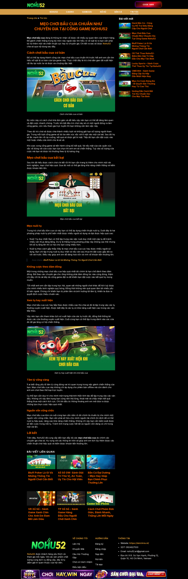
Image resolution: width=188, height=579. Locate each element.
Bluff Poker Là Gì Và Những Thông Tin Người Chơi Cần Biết (72, 260)
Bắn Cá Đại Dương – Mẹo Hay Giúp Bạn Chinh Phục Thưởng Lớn (99, 477)
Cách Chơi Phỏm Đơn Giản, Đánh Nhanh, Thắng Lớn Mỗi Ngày (101, 512)
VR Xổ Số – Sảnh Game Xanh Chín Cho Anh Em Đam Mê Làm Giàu (39, 514)
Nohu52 (54, 12)
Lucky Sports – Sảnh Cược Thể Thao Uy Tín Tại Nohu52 (146, 64)
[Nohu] (36, 4)
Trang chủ (32, 18)
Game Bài (87, 12)
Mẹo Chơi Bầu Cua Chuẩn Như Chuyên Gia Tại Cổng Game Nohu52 (144, 36)
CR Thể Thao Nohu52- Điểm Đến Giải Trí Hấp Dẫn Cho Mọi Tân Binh (143, 56)
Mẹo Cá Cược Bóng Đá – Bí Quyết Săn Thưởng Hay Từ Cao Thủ (143, 84)
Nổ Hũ (103, 12)
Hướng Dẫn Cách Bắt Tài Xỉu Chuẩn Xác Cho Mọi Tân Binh (142, 94)
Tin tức (134, 12)
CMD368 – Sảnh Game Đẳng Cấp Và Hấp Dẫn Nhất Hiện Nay (143, 74)
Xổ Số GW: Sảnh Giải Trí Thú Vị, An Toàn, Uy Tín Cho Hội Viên (70, 476)
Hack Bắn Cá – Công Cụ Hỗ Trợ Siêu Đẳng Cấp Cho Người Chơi (142, 26)
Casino (70, 12)
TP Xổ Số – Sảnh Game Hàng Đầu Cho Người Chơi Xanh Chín (68, 514)
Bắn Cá (118, 12)
